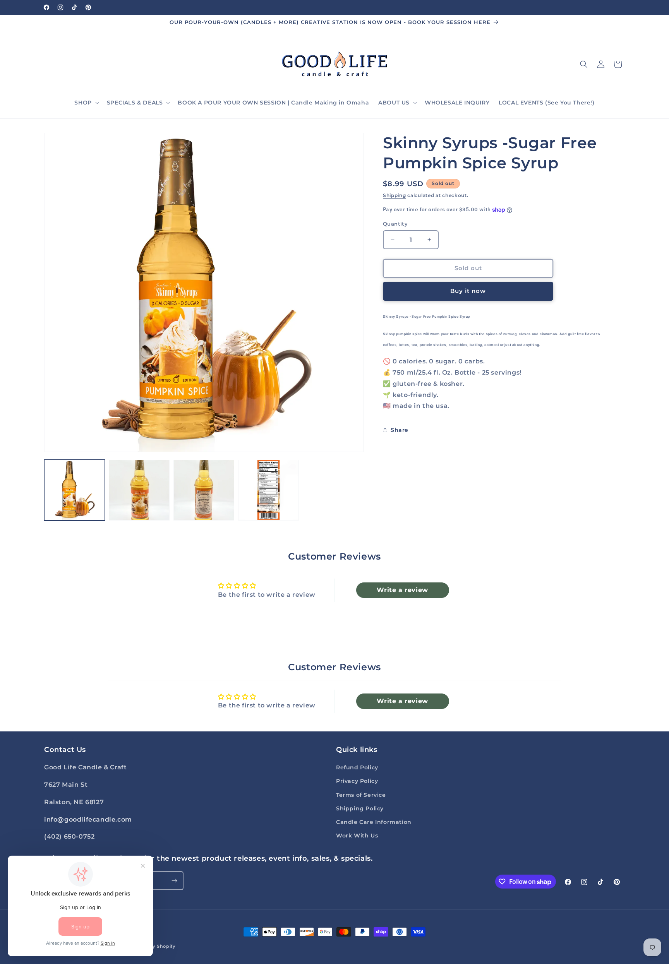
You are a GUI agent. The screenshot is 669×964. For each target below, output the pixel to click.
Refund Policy (357, 767)
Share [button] (399, 429)
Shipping (394, 195)
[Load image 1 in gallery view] (74, 490)
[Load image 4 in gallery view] (268, 490)
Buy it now (468, 291)
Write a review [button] (402, 590)
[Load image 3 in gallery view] (203, 490)
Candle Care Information (374, 821)
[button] (86, 102)
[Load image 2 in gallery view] (139, 490)
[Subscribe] (174, 880)
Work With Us (357, 835)
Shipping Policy (360, 808)
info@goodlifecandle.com (88, 819)
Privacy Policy (357, 780)
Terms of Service (361, 794)
